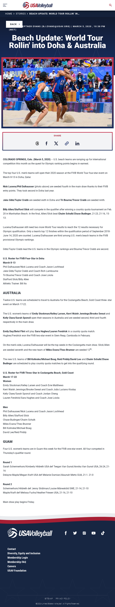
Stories (21, 13)
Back (13, 24)
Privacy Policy (63, 598)
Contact (11, 549)
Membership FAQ (16, 561)
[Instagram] (84, 533)
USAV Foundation (16, 570)
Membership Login (17, 557)
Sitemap (49, 598)
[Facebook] (66, 533)
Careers (11, 566)
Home (8, 13)
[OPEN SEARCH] (110, 5)
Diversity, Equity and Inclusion (23, 553)
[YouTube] (93, 533)
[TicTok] (103, 533)
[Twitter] (75, 533)
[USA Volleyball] (38, 5)
